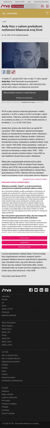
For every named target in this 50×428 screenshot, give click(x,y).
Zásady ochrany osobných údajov (35, 179)
